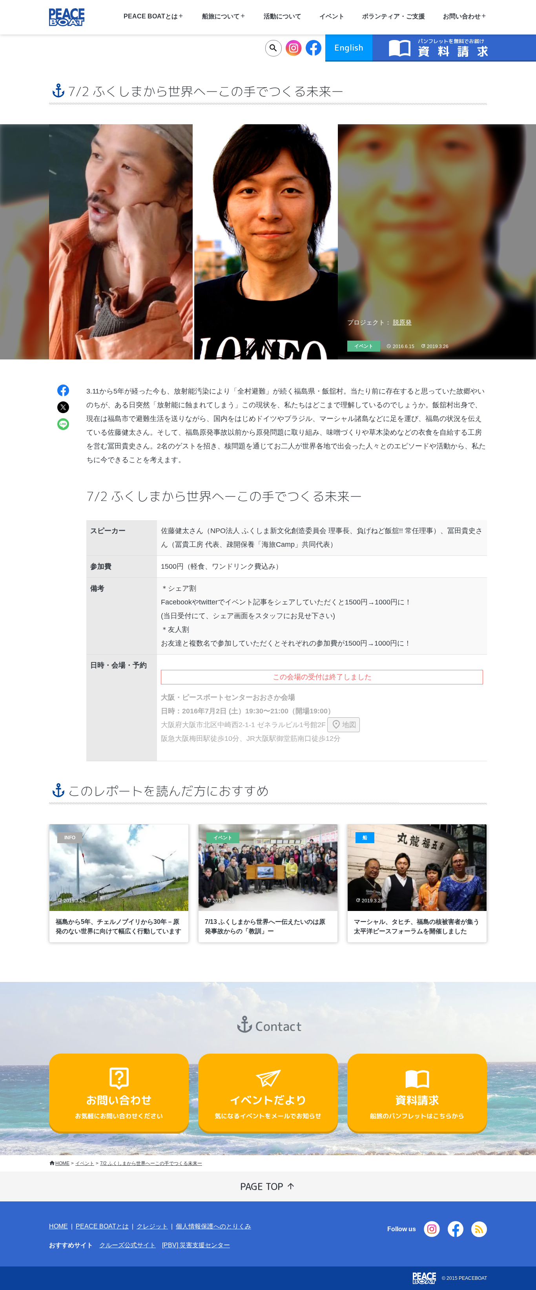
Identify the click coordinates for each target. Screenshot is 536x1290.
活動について (282, 16)
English (348, 47)
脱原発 (402, 322)
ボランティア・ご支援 (393, 16)
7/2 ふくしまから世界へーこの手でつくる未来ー (151, 1163)
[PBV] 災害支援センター (196, 1245)
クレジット (152, 1226)
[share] (63, 391)
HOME (62, 1163)
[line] (63, 425)
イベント (84, 1163)
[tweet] (63, 408)
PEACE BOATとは (102, 1226)
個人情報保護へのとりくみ (213, 1226)
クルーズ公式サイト (127, 1245)
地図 (349, 725)
